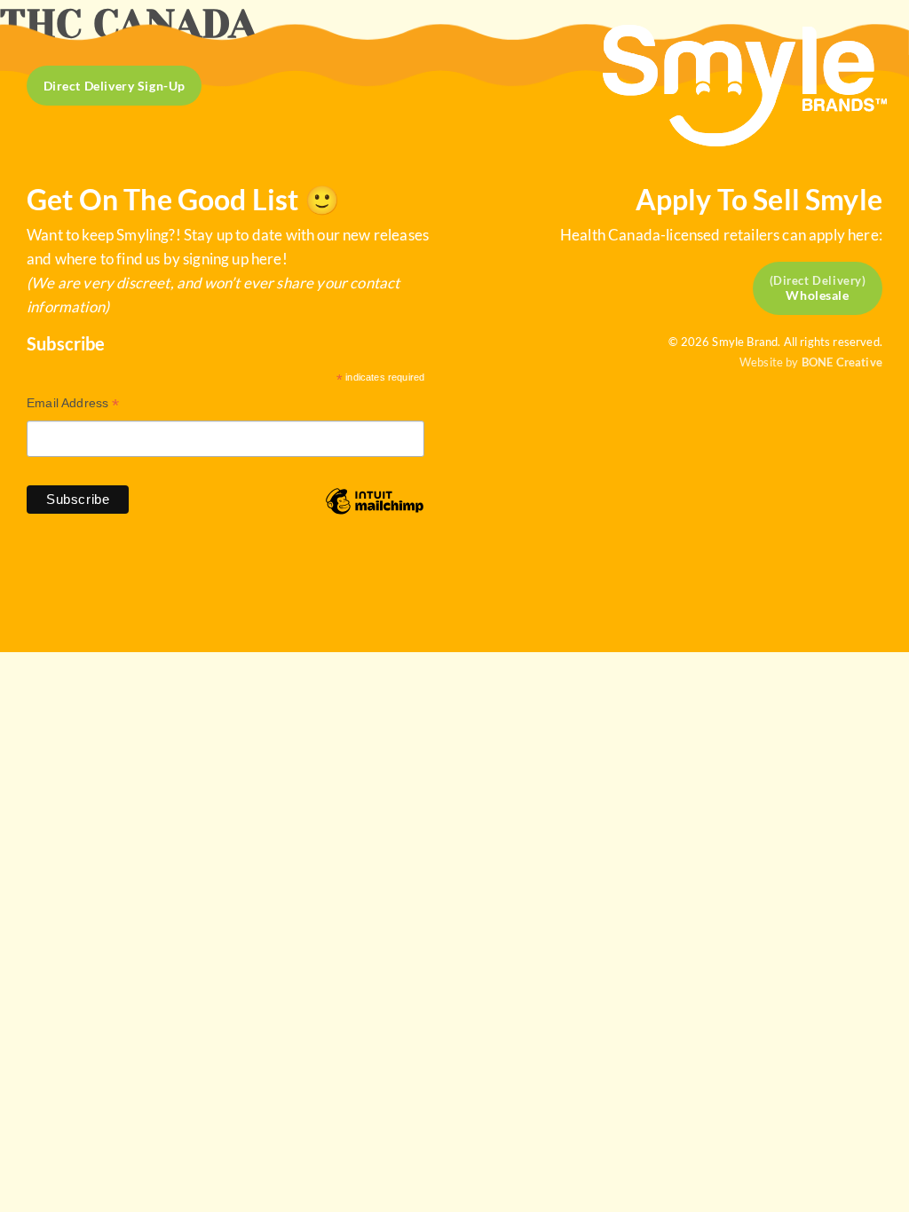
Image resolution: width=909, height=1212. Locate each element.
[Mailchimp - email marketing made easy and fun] (374, 515)
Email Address (73, 405)
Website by (810, 362)
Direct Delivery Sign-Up (114, 85)
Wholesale (817, 295)
